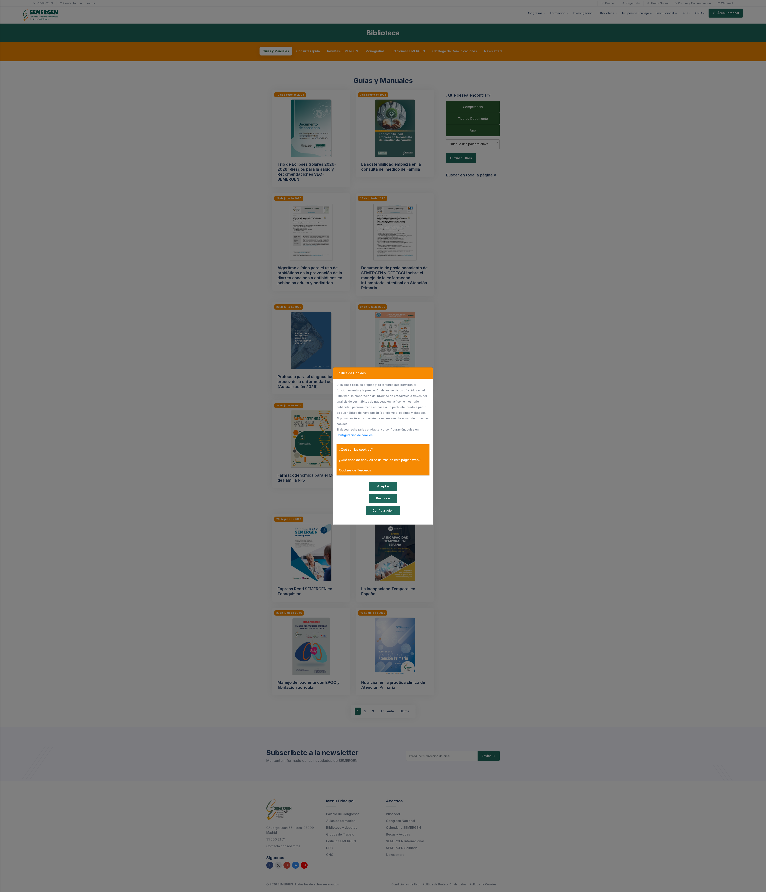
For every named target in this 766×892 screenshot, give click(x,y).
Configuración (383, 510)
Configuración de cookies (355, 435)
